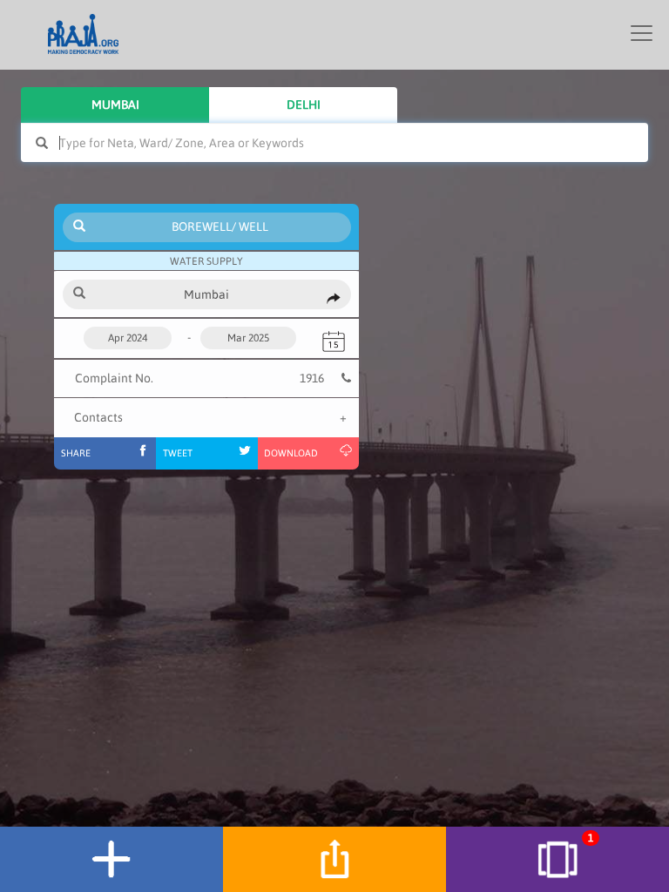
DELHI (304, 105)
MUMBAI (115, 105)
